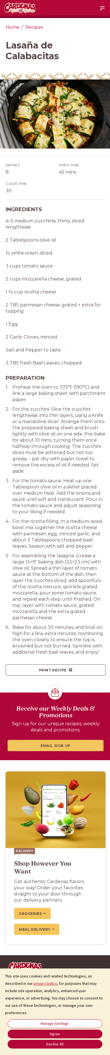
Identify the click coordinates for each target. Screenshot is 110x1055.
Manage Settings (55, 1023)
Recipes (34, 27)
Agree (55, 1033)
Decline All (54, 1044)
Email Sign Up (56, 746)
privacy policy (45, 983)
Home (12, 27)
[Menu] (102, 8)
